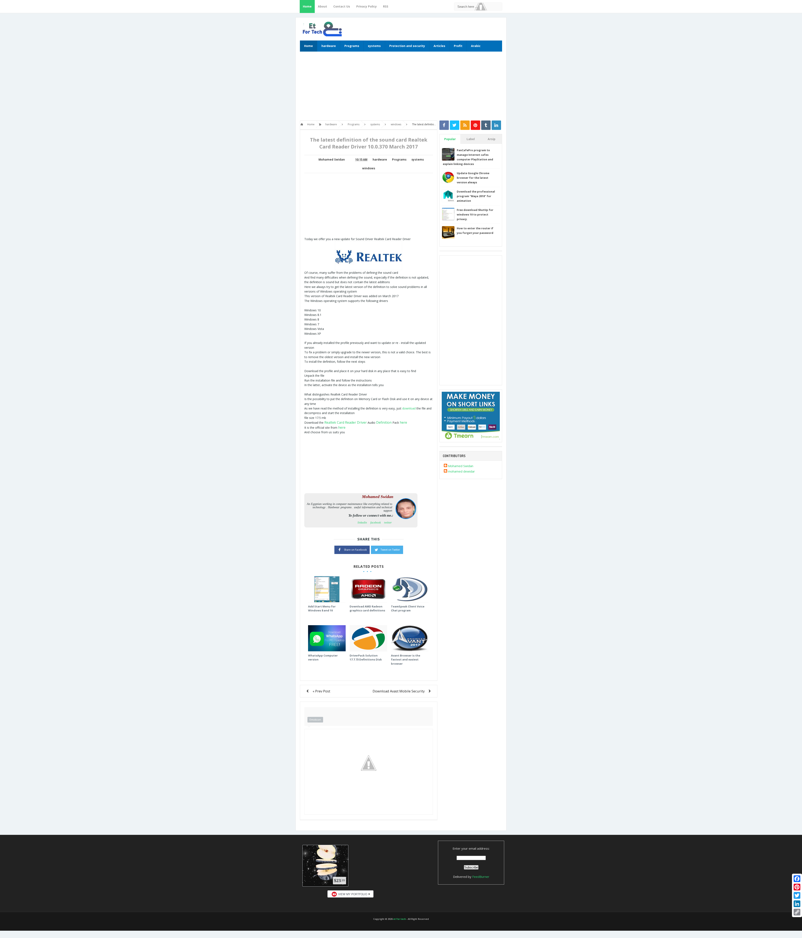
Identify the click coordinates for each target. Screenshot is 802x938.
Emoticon (315, 719)
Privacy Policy (366, 6)
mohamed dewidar (461, 471)
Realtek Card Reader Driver (345, 422)
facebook (375, 522)
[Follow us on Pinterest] (475, 125)
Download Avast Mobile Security (399, 691)
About (322, 6)
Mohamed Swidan (460, 466)
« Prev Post (321, 691)
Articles (439, 46)
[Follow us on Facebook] (444, 125)
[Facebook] (797, 879)
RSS (385, 6)
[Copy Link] (797, 912)
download (409, 408)
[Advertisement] (401, 88)
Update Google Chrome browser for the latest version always (473, 177)
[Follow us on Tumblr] (486, 125)
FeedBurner (480, 877)
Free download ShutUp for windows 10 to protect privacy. (475, 214)
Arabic (476, 46)
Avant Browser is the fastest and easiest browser (405, 659)
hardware (328, 46)
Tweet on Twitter (390, 549)
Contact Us (341, 6)
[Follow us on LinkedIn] (496, 125)
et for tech (399, 919)
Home (307, 6)
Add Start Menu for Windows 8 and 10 (322, 608)
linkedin (362, 522)
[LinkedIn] (797, 904)
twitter (388, 522)
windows (368, 168)
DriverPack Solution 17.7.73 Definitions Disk (366, 658)
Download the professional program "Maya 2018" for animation (476, 196)
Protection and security (407, 46)
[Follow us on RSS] (465, 125)
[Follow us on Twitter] (454, 125)
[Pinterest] (797, 887)
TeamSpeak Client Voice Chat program (407, 608)
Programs (351, 46)
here (403, 422)
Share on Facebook (355, 549)
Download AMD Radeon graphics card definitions (367, 608)
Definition (384, 422)
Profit (458, 46)
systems (374, 46)
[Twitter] (797, 895)
